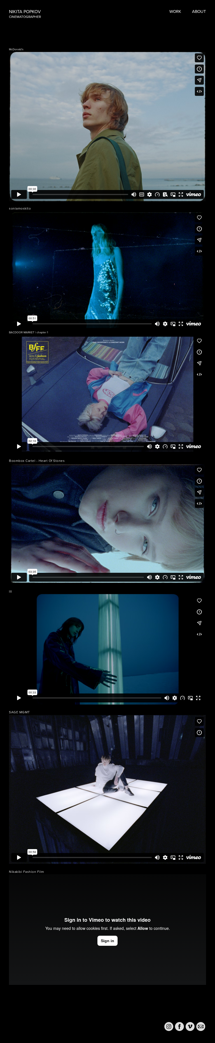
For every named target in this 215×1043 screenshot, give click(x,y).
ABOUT (199, 11)
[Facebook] (179, 1026)
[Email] (200, 1026)
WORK (175, 11)
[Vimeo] (190, 1026)
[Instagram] (168, 1026)
